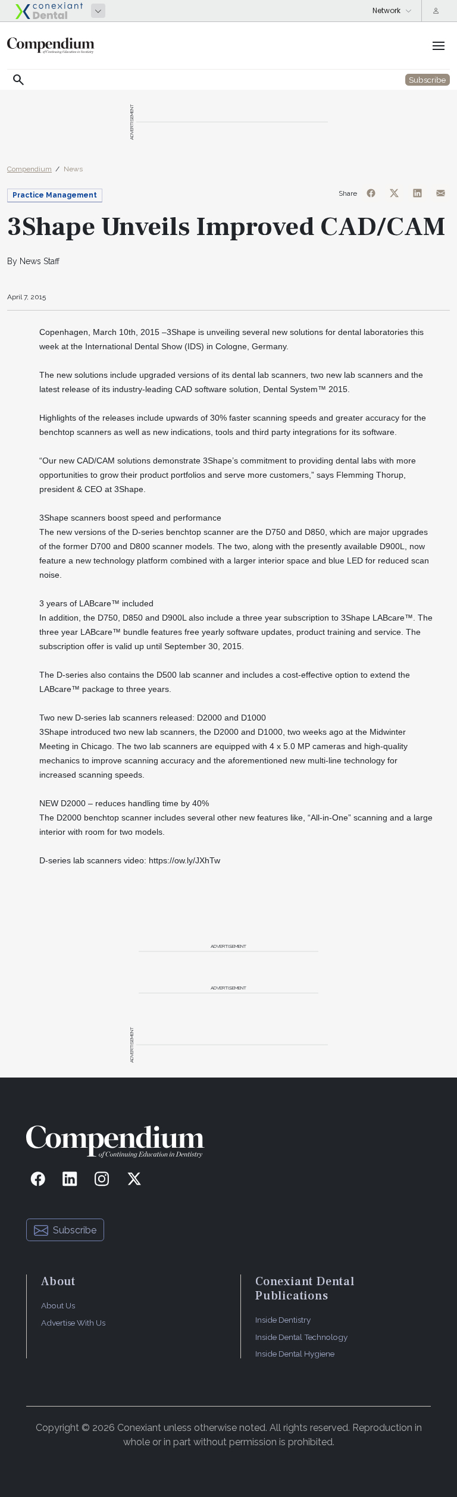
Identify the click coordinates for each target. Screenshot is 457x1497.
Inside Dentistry (283, 1319)
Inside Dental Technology (301, 1337)
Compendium (29, 169)
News (73, 169)
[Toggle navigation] (438, 46)
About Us (58, 1305)
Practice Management (54, 195)
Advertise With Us (73, 1322)
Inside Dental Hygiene (294, 1353)
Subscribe (74, 1230)
